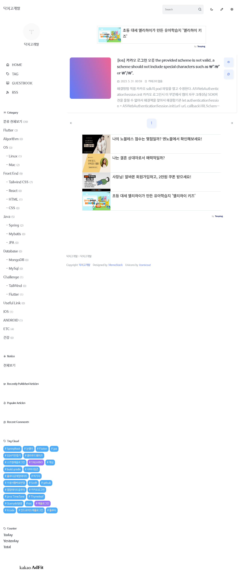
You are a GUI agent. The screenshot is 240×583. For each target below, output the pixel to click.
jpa (55, 448)
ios (30, 503)
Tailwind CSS (20, 182)
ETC (8, 329)
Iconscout (145, 265)
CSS (14, 208)
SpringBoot (13, 448)
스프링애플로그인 (16, 462)
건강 (8, 338)
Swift (34, 482)
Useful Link (14, 303)
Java (9, 217)
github (47, 482)
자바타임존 (32, 469)
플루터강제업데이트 (17, 476)
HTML (15, 199)
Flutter (10, 130)
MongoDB (18, 260)
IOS (8, 312)
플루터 (52, 510)
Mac (14, 165)
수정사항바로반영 (16, 482)
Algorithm (13, 139)
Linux (15, 156)
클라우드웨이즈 (35, 455)
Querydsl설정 (14, 503)
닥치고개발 (11, 9)
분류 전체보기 (15, 122)
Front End (13, 173)
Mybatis (17, 234)
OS (8, 148)
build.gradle (14, 469)
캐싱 (51, 462)
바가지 (36, 476)
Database (12, 251)
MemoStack (116, 265)
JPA (13, 243)
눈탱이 (29, 448)
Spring (16, 225)
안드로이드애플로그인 (32, 510)
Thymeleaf (37, 496)
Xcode (10, 510)
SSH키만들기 (14, 455)
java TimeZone (16, 496)
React (15, 191)
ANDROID (13, 320)
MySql (15, 268)
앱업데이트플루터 (16, 489)
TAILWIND (37, 462)
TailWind (17, 286)
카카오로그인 (38, 489)
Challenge (13, 277)
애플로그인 (43, 503)
